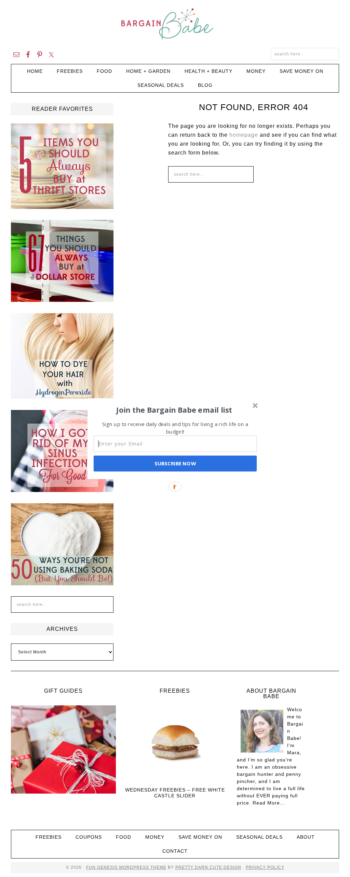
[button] (174, 409)
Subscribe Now (175, 463)
